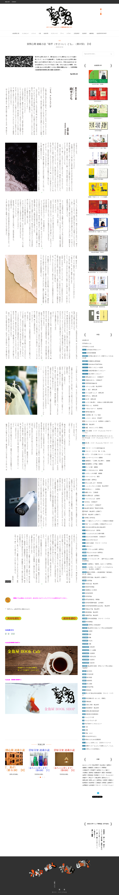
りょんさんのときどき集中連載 (93, 533)
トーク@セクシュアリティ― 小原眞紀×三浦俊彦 (98, 521)
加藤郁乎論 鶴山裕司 (90, 615)
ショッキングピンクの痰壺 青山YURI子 (96, 486)
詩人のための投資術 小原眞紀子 (94, 537)
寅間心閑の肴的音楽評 (91, 711)
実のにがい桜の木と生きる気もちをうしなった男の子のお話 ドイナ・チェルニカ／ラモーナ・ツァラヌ (98, 438)
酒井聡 (91, 772)
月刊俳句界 (88, 674)
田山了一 (91, 777)
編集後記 (91, 33)
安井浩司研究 (88, 593)
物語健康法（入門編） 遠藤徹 (93, 464)
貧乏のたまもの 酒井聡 (91, 530)
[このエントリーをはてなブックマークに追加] (98, 793)
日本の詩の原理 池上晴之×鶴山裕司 (94, 527)
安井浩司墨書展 (89, 353)
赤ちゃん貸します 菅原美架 (92, 483)
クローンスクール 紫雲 (91, 476)
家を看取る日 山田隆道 (91, 495)
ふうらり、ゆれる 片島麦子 (92, 418)
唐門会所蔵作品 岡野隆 (91, 599)
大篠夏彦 (90, 767)
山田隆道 (85, 785)
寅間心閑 (85, 780)
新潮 (87, 634)
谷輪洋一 (85, 777)
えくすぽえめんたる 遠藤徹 (93, 470)
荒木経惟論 (88, 622)
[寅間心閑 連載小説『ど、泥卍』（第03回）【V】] (16, 760)
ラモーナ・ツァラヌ (101, 785)
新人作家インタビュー (92, 374)
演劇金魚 (87, 701)
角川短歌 (87, 677)
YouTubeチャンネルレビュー (92, 724)
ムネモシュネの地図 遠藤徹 (92, 473)
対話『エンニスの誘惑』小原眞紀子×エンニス (97, 524)
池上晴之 (102, 765)
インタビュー (25, 33)
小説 (40, 33)
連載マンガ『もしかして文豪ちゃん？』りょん (98, 746)
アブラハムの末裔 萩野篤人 (93, 549)
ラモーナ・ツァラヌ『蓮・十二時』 (94, 451)
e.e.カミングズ (86, 765)
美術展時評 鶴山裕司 (91, 708)
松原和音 (91, 782)
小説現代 (89, 660)
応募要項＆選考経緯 (91, 361)
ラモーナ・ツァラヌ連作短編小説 (94, 448)
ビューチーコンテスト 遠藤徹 (93, 457)
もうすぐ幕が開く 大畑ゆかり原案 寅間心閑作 (98, 402)
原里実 (105, 780)
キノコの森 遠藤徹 (90, 467)
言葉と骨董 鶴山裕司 (91, 705)
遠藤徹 (84, 767)
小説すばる (89, 656)
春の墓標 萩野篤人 (90, 480)
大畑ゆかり (97, 767)
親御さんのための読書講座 (92, 739)
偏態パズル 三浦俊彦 (90, 492)
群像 (87, 637)
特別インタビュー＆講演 (93, 367)
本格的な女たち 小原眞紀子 (92, 380)
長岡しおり (92, 780)
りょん (110, 785)
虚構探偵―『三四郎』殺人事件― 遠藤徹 (96, 461)
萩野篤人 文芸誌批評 (91, 625)
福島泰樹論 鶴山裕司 (90, 612)
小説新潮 (89, 653)
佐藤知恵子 (97, 772)
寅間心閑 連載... (16, 774)
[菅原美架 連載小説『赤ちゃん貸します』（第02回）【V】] (66, 760)
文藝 (87, 644)
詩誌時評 (84, 33)
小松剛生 (85, 772)
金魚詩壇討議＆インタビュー (94, 371)
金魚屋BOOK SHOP (55, 884)
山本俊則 (91, 785)
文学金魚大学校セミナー (92, 350)
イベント (33, 33)
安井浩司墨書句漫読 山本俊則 (93, 603)
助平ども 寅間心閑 (90, 396)
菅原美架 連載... (66, 774)
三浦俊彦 (98, 782)
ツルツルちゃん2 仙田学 (91, 499)
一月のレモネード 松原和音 (92, 409)
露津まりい (105, 777)
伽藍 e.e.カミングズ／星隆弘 (93, 428)
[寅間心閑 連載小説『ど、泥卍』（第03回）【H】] (41, 760)
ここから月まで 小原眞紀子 (92, 505)
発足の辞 (7, 2)
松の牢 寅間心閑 (89, 399)
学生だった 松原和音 (90, 405)
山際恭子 (109, 782)
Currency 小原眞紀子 (90, 502)
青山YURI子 (95, 765)
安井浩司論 (87, 596)
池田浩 (109, 765)
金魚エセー (88, 546)
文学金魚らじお (86, 343)
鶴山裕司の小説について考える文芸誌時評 (97, 628)
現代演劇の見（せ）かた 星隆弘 (94, 698)
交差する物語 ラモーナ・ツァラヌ (95, 543)
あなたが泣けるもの (90, 540)
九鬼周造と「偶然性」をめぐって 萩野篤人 (99, 564)
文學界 (87, 631)
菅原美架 (108, 772)
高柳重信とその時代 (90, 590)
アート (62, 33)
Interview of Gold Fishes (92, 364)
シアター (69, 33)
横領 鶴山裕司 (88, 424)
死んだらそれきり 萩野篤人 (93, 552)
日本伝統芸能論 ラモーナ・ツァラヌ (96, 618)
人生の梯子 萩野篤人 (91, 556)
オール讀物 (89, 650)
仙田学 (84, 775)
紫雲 (103, 772)
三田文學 (89, 647)
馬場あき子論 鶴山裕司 (91, 609)
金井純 (99, 770)
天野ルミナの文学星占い (91, 749)
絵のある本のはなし (90, 736)
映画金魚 (87, 690)
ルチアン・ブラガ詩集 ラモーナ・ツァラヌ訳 (97, 454)
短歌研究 (87, 680)
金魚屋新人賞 (15, 33)
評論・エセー (88, 733)
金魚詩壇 (46, 33)
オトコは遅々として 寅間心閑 (93, 393)
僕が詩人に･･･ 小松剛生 (91, 489)
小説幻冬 (89, 663)
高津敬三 (96, 775)
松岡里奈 (85, 782)
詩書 (85, 730)
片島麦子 (92, 770)
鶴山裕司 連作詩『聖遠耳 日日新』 (93, 508)
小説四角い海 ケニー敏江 (92, 415)
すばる (87, 641)
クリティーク (54, 33)
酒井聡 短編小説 (89, 412)
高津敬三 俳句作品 (89, 518)
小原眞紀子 (85, 770)
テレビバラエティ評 (90, 720)
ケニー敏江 (105, 770)
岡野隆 (104, 767)
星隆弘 (110, 780)
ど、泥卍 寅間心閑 (90, 390)
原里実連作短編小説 (90, 383)
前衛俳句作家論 (88, 587)
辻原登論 (87, 580)
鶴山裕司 (98, 777)
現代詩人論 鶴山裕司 (90, 584)
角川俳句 (87, 671)
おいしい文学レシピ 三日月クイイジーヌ (97, 743)
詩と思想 (87, 684)
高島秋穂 (90, 775)
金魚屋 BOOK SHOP (102, 33)
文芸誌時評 (76, 33)
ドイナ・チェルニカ (106, 775)
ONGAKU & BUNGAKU (90, 714)
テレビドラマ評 (88, 717)
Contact (14, 2)
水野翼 (104, 782)
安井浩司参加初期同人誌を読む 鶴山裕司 (96, 606)
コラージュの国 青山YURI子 (92, 386)
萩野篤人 (99, 780)
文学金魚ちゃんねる (88, 346)
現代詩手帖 (88, 687)
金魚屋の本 (85, 340)
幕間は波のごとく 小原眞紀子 (93, 377)
